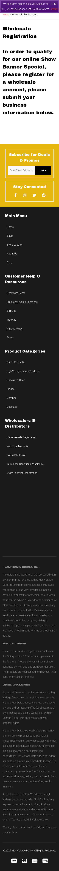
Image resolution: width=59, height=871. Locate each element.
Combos (12, 397)
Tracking (11, 319)
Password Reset (16, 293)
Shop (10, 235)
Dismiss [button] (54, 8)
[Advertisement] (29, 518)
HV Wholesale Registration (21, 437)
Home (6, 14)
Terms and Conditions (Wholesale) (26, 464)
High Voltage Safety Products (23, 371)
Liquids (10, 389)
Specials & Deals (16, 380)
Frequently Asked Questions (22, 301)
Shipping (11, 310)
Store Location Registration (22, 472)
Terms (10, 337)
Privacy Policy (14, 328)
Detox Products (15, 362)
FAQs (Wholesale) (16, 455)
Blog (9, 262)
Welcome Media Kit (17, 446)
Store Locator (14, 244)
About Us (12, 253)
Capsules (12, 406)
